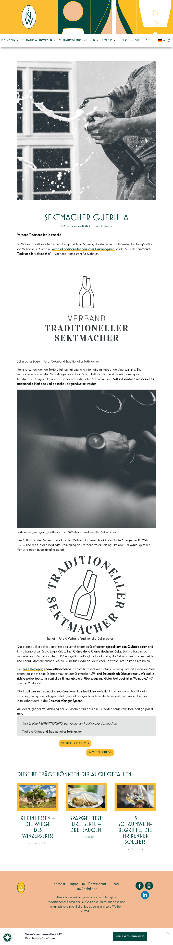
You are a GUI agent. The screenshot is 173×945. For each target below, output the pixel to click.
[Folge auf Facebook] (139, 886)
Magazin (8, 40)
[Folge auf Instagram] (149, 886)
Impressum (77, 884)
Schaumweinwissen (37, 40)
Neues (108, 226)
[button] (7, 937)
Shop (150, 40)
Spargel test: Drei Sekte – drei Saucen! (86, 824)
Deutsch (97, 226)
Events (107, 40)
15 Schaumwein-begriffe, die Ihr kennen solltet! (135, 830)
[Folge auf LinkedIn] (145, 895)
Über (123, 40)
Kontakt (59, 884)
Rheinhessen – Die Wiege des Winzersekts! (37, 827)
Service (136, 40)
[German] (161, 40)
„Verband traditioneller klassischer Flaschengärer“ (83, 249)
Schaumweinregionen (77, 40)
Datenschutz (97, 884)
